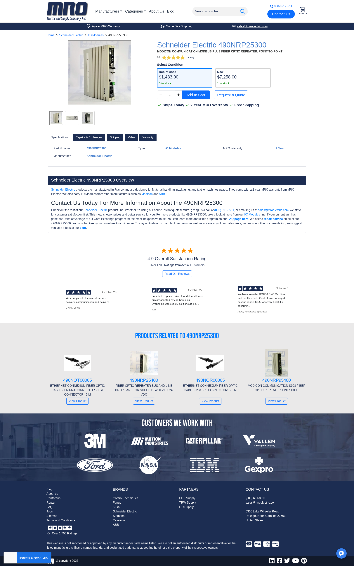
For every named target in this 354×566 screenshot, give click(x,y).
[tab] (59, 137)
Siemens (118, 515)
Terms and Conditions (60, 520)
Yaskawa (119, 520)
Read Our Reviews (177, 273)
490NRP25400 (144, 380)
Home (50, 35)
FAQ (49, 507)
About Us (156, 11)
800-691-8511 (283, 6)
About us (52, 493)
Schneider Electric (71, 35)
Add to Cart (195, 95)
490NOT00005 (77, 380)
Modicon (147, 194)
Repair (50, 502)
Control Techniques (125, 498)
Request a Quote (231, 95)
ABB (162, 194)
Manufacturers (107, 11)
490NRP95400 (276, 380)
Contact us (53, 498)
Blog (170, 11)
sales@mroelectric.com (273, 210)
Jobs (49, 511)
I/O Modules (96, 35)
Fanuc (117, 502)
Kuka (116, 507)
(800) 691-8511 (224, 210)
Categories (134, 11)
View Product (77, 401)
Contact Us (281, 14)
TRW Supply (187, 502)
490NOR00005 (210, 380)
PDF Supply (187, 498)
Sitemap (51, 515)
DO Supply (186, 507)
